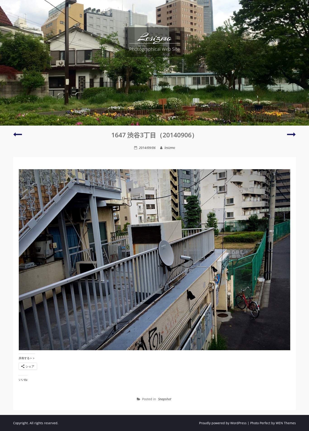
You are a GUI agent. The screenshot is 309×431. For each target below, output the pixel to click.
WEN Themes (286, 423)
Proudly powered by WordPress (223, 423)
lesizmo (169, 147)
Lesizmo (154, 37)
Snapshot (164, 399)
